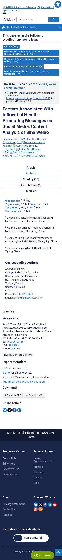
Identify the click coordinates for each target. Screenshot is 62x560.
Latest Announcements (43, 460)
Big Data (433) (11, 46)
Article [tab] (31, 167)
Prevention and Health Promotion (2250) (23, 66)
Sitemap (8, 514)
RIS (5, 377)
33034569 (14, 345)
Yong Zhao (9, 149)
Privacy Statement (14, 504)
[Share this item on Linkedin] (19, 410)
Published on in (30, 86)
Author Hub (9, 458)
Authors (38, 467)
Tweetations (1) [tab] (31, 185)
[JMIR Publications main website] (31, 9)
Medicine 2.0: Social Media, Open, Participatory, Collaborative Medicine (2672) (26, 52)
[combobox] (32, 19)
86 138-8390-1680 (23, 294)
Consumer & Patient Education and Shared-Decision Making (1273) (29, 60)
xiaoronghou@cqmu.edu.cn (27, 297)
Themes (38, 472)
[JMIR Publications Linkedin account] (50, 504)
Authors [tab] (31, 173)
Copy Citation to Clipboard (19, 355)
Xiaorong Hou (11, 156)
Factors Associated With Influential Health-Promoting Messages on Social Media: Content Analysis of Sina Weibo (28, 120)
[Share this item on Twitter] (9, 410)
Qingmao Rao (12, 139)
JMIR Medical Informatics (21, 27)
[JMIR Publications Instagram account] (36, 509)
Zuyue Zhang (11, 142)
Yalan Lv (8, 145)
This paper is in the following (23, 37)
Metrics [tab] (31, 191)
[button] (58, 4)
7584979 (15, 348)
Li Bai (6, 152)
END (5, 368)
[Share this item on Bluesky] (5, 410)
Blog (36, 483)
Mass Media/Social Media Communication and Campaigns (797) (26, 72)
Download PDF (14, 395)
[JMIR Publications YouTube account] (55, 504)
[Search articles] (53, 19)
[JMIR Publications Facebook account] (45, 504)
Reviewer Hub (11, 469)
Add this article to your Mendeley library (24, 381)
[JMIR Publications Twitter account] (40, 504)
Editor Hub (9, 463)
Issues (38, 477)
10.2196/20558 (15, 341)
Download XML (35, 395)
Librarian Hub (10, 474)
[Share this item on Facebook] (14, 410)
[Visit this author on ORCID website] (33, 139)
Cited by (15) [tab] (31, 179)
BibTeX (7, 372)
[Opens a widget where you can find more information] (42, 555)
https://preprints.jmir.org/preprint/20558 (28, 98)
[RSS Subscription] (40, 509)
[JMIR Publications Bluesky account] (36, 504)
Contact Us (9, 509)
